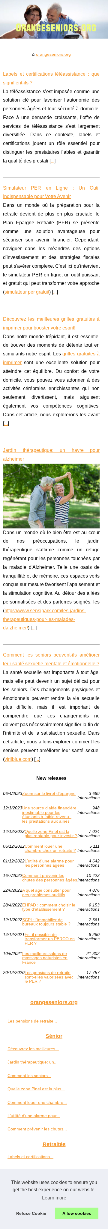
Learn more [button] (54, 1197)
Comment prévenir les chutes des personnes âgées (49, 877)
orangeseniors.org (53, 54)
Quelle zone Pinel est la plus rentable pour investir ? (51, 833)
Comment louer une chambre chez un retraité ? (50, 848)
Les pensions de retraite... (32, 1021)
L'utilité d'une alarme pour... (34, 1115)
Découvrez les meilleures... (33, 1048)
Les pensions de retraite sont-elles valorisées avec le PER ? (49, 976)
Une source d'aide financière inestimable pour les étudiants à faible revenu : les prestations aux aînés (49, 814)
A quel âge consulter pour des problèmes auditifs (46, 892)
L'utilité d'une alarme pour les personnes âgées (49, 863)
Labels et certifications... (30, 1156)
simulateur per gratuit (26, 292)
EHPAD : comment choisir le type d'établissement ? (48, 907)
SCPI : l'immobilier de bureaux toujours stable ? (46, 922)
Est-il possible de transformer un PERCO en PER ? (50, 938)
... (52, 160)
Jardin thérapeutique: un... (33, 1062)
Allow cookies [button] (76, 1213)
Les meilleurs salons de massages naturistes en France (45, 957)
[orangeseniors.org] (54, 19)
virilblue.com (18, 759)
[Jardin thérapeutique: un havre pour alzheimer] (51, 496)
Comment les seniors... (29, 1075)
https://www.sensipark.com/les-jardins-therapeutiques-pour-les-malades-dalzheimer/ (44, 619)
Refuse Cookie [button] (31, 1213)
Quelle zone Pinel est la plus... (36, 1088)
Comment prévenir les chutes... (37, 1129)
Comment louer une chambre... (37, 1102)
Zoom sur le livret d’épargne (49, 793)
